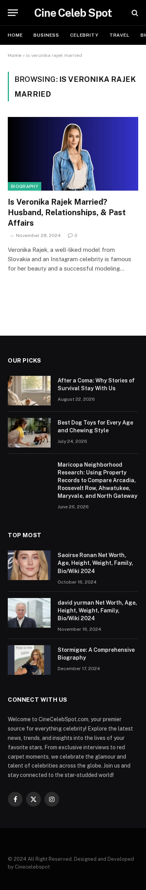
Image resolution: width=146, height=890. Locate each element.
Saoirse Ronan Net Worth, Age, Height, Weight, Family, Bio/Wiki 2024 (95, 563)
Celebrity (84, 35)
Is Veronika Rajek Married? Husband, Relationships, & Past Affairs (67, 212)
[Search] (134, 12)
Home (15, 35)
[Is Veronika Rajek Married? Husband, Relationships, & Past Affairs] (73, 153)
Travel (119, 35)
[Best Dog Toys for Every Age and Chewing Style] (29, 433)
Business (46, 35)
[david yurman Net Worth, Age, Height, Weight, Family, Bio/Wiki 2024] (29, 613)
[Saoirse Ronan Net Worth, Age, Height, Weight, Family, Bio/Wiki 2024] (29, 565)
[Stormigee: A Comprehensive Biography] (29, 660)
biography (24, 186)
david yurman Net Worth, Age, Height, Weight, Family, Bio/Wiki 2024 (97, 610)
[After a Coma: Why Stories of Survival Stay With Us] (29, 390)
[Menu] (13, 12)
